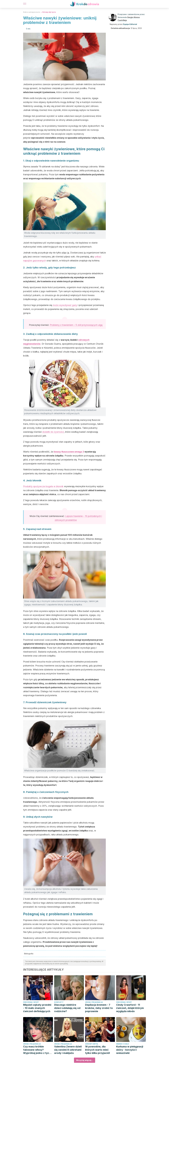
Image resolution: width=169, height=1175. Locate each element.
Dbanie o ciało (122, 1044)
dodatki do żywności (53, 432)
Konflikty (58, 1002)
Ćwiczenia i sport (31, 1002)
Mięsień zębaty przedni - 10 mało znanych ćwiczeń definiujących (37, 1008)
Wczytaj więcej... (84, 1060)
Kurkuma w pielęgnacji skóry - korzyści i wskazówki (129, 1049)
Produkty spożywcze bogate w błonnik (43, 486)
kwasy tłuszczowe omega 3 (69, 451)
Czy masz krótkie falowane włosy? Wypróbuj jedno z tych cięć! (37, 1050)
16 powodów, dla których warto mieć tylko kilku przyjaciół (97, 1049)
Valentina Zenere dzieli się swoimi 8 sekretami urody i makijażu (68, 1049)
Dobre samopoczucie (31, 12)
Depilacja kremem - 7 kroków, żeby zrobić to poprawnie (99, 1008)
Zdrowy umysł (91, 1044)
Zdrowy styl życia (49, 12)
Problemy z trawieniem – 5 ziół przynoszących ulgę (76, 325)
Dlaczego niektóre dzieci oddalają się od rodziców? (67, 1008)
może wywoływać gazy (65, 305)
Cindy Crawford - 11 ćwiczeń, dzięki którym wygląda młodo (130, 1008)
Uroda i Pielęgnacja (94, 1002)
